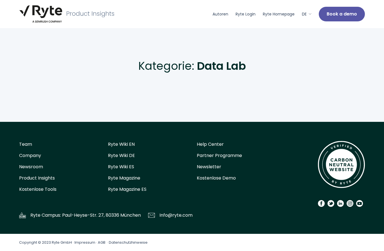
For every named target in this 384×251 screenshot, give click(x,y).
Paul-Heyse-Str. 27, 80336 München (101, 215)
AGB (101, 242)
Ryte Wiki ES (121, 166)
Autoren (220, 14)
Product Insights (37, 178)
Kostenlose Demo (216, 178)
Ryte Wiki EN (121, 144)
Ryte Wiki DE (121, 155)
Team (25, 144)
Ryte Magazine (124, 178)
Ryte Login (246, 14)
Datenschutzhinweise (128, 242)
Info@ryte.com (176, 215)
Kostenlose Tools (38, 189)
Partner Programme (219, 155)
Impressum (84, 242)
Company (30, 155)
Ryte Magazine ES (127, 189)
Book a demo (342, 14)
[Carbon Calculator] (341, 166)
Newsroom (31, 166)
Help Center (210, 144)
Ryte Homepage (279, 14)
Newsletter (209, 166)
